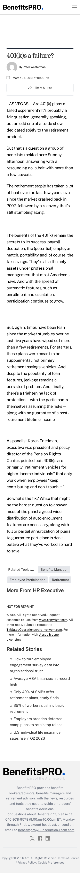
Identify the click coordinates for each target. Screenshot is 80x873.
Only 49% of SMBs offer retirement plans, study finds (34, 695)
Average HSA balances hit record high (40, 681)
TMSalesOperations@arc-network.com (34, 629)
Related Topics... (21, 570)
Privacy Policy (26, 862)
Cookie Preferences (51, 862)
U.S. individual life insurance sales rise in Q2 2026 (35, 735)
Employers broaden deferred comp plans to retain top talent (36, 722)
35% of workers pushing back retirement (37, 708)
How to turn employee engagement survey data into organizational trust (34, 665)
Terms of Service (68, 858)
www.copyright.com (53, 619)
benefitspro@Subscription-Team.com (46, 830)
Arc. (27, 858)
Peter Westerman (34, 67)
